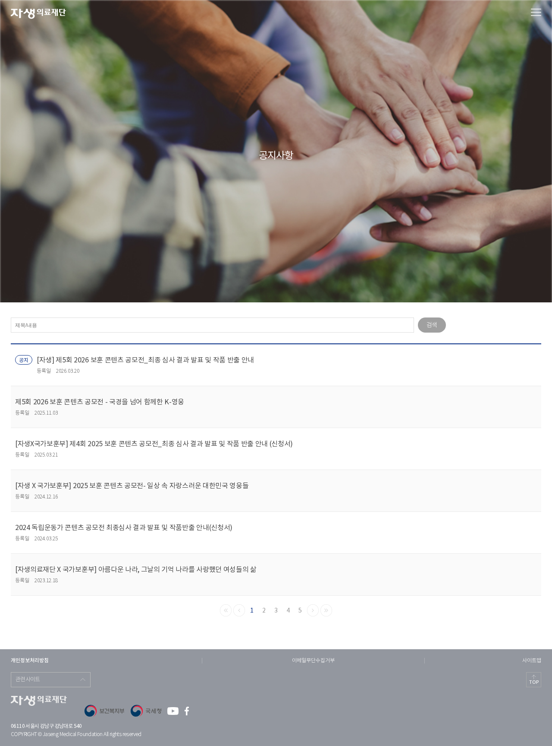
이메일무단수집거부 (313, 660)
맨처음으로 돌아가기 (226, 610)
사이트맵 (531, 660)
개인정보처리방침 (30, 660)
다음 (313, 610)
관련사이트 (28, 679)
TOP (534, 682)
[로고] (38, 14)
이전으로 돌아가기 (239, 610)
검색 (432, 325)
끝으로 (326, 610)
